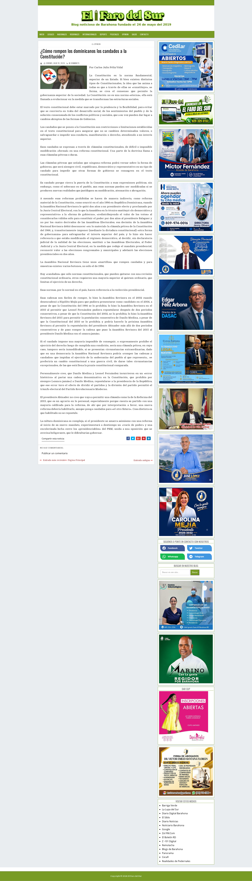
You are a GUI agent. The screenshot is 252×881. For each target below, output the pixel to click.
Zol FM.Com (168, 833)
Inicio (42, 34)
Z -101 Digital (169, 841)
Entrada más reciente (54, 460)
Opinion (125, 34)
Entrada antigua (142, 460)
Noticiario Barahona (173, 825)
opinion (97, 44)
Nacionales (62, 34)
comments (74, 63)
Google (166, 829)
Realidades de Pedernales (176, 861)
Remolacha (168, 845)
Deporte (103, 34)
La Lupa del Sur (170, 809)
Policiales (114, 34)
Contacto (144, 34)
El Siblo (166, 817)
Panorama (168, 853)
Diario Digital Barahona (175, 813)
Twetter (199, 548)
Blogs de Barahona (172, 849)
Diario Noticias (170, 821)
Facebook (173, 548)
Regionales (74, 34)
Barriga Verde (169, 805)
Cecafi (165, 857)
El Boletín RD (169, 837)
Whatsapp (173, 556)
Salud (134, 34)
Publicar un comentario (55, 453)
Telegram (199, 556)
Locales (51, 34)
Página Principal (76, 460)
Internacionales (90, 34)
